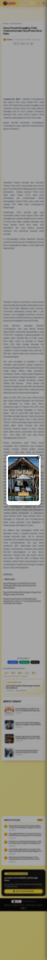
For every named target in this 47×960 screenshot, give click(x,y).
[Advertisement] (23, 935)
